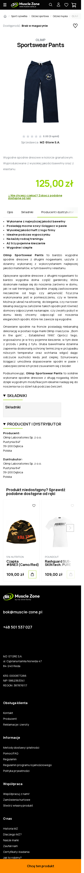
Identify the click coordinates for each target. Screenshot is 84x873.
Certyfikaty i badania (16, 852)
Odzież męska (60, 16)
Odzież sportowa (40, 16)
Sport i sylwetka (19, 16)
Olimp (41, 39)
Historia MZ (10, 828)
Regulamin (10, 759)
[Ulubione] (34, 505)
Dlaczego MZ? (12, 834)
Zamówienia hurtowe (16, 799)
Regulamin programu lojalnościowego (27, 765)
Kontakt (8, 713)
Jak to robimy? (12, 857)
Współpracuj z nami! (16, 794)
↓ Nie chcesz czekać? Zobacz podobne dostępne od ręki (35, 197)
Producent (10, 718)
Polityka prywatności (16, 771)
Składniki (27, 212)
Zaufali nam (10, 846)
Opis (10, 212)
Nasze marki (11, 840)
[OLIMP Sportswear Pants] (40, 91)
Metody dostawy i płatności (21, 747)
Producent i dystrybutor (57, 212)
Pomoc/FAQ (10, 753)
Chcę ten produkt (40, 866)
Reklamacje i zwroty (16, 724)
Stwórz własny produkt (18, 805)
